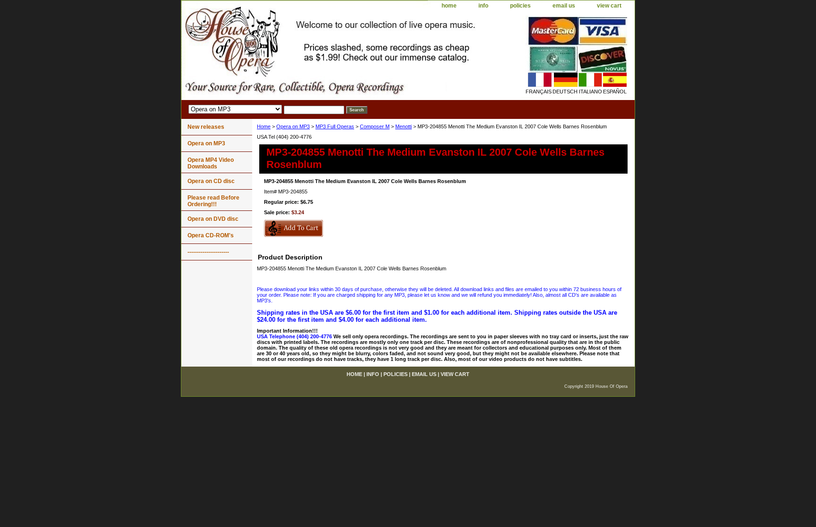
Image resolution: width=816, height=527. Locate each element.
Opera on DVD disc (212, 219)
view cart (609, 5)
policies (520, 5)
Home (264, 126)
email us (563, 5)
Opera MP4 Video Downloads (210, 163)
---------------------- (208, 252)
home (449, 5)
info (483, 5)
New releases (205, 127)
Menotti (403, 126)
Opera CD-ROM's (210, 235)
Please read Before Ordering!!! (213, 201)
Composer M (375, 126)
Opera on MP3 (293, 126)
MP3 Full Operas (334, 126)
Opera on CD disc (211, 181)
